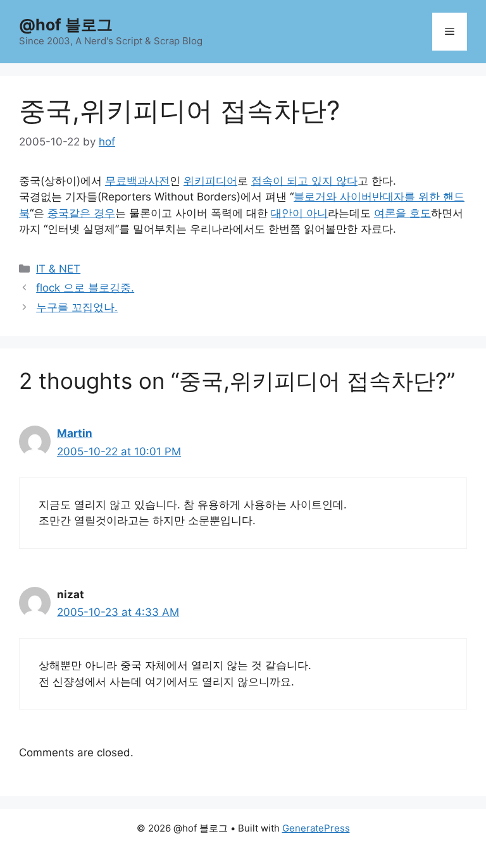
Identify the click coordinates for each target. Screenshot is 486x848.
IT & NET (58, 268)
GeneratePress (316, 828)
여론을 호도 (402, 213)
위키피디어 (210, 181)
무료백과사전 (137, 181)
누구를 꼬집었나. (77, 307)
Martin (74, 433)
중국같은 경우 (81, 213)
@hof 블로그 (66, 24)
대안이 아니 (299, 213)
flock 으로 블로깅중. (85, 287)
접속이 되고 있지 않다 (304, 181)
